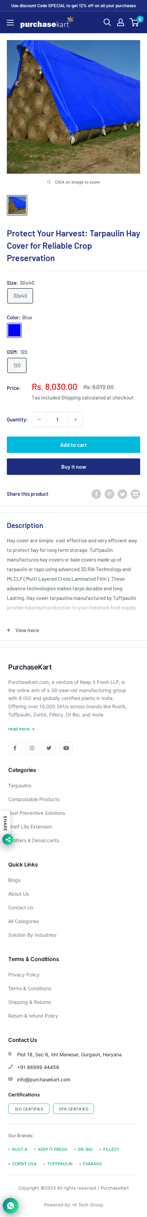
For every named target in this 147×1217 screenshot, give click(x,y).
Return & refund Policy (33, 1016)
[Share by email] (135, 494)
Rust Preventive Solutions (36, 813)
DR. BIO (85, 1149)
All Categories (23, 921)
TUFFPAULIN (59, 1163)
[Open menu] (10, 22)
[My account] (120, 22)
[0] (134, 22)
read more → (21, 729)
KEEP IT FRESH (52, 1149)
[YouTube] (65, 748)
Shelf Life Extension (30, 826)
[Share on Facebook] (96, 494)
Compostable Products (33, 799)
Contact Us (20, 907)
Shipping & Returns (29, 1002)
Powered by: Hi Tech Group (73, 1204)
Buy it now (73, 466)
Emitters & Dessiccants (33, 840)
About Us (18, 894)
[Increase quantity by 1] (75, 419)
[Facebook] (14, 748)
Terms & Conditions (29, 988)
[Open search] (107, 22)
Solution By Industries (32, 935)
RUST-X (19, 1149)
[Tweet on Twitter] (122, 494)
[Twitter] (48, 748)
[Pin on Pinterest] (109, 494)
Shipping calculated (83, 397)
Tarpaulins (19, 785)
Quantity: (17, 419)
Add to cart (73, 444)
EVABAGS (92, 1163)
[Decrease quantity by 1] (39, 419)
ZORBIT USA (24, 1163)
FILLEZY (111, 1149)
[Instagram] (31, 748)
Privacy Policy (24, 975)
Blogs (14, 880)
